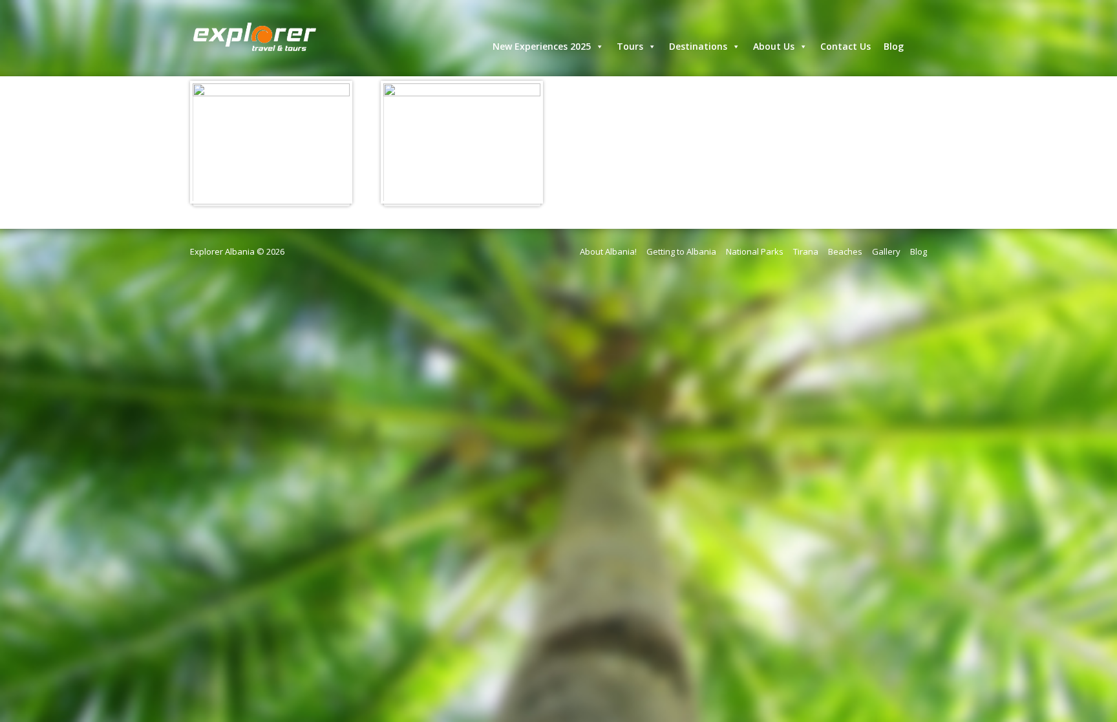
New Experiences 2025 (542, 46)
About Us (773, 46)
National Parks (754, 251)
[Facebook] (922, 42)
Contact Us (845, 46)
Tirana (805, 251)
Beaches (845, 251)
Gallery (886, 251)
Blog (894, 46)
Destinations (698, 46)
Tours (630, 46)
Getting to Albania (681, 251)
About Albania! (608, 251)
